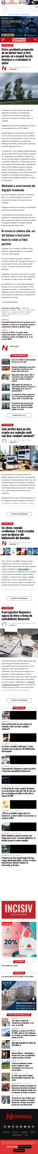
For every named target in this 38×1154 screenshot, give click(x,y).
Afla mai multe (12, 1147)
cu (25, 310)
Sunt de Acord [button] (19, 1150)
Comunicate (24, 1132)
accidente (25, 308)
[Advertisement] (19, 884)
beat (20, 310)
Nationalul (13, 69)
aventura (5, 310)
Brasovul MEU (18, 977)
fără (33, 310)
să (19, 314)
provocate (12, 314)
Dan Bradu (13, 442)
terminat (5, 316)
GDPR (26, 1135)
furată (5, 312)
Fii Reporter (6, 1132)
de (28, 310)
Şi (22, 314)
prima (4, 314)
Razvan (12, 625)
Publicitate (15, 1132)
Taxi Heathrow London (10, 966)
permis (28, 312)
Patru (22, 312)
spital (27, 314)
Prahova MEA (28, 977)
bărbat (14, 310)
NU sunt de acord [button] (24, 1146)
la (10, 312)
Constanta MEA (7, 977)
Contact (32, 1132)
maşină (15, 312)
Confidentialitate (17, 1135)
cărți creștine (23, 569)
